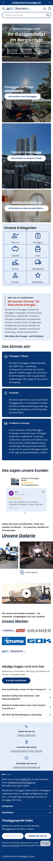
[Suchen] (47, 15)
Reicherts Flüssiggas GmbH (21, 856)
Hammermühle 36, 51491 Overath (26, 751)
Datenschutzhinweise (11, 845)
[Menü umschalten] (3, 8)
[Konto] (44, 8)
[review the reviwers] (43, 492)
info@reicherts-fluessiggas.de (26, 767)
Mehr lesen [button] (13, 508)
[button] (3, 2)
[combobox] (26, 15)
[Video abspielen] (26, 593)
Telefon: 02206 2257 (26, 735)
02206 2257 (26, 779)
